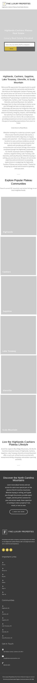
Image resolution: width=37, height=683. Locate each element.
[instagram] (11, 549)
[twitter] (7, 549)
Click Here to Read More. (19, 128)
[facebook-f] (3, 549)
